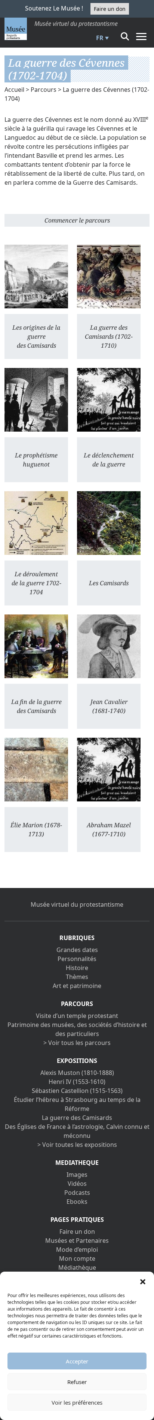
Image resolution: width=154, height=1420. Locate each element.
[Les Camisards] (109, 523)
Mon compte (77, 1258)
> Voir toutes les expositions (77, 1144)
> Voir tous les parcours (77, 1043)
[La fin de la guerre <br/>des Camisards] (36, 646)
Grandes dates (77, 950)
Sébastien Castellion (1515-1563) (77, 1091)
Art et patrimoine (77, 986)
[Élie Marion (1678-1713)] (36, 769)
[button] (143, 1281)
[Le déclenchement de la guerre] (109, 400)
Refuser (77, 1382)
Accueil (14, 89)
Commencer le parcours (77, 220)
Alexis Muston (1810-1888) (77, 1073)
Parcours (43, 89)
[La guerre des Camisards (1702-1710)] (109, 276)
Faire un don (110, 8)
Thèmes (77, 977)
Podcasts (77, 1192)
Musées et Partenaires (77, 1240)
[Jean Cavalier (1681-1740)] (109, 646)
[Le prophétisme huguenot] (36, 400)
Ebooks (77, 1201)
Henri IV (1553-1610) (77, 1082)
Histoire (77, 968)
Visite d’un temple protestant (77, 1016)
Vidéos (77, 1183)
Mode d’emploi (77, 1249)
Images (77, 1174)
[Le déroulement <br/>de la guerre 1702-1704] (36, 523)
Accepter (77, 1361)
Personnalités (77, 959)
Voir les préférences (77, 1402)
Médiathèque (77, 1267)
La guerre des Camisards (77, 1118)
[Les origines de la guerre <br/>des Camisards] (36, 276)
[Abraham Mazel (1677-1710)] (109, 769)
